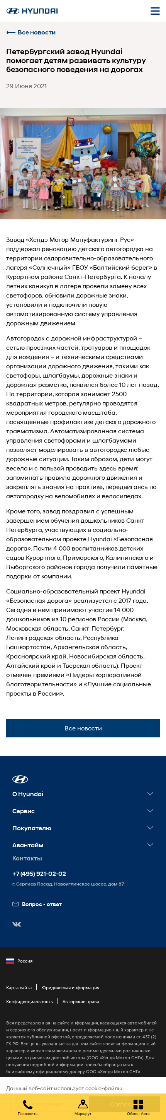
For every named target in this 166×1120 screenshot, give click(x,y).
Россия (24, 961)
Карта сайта (19, 987)
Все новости (37, 32)
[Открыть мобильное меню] (155, 11)
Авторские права (81, 1001)
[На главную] (32, 11)
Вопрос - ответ (42, 904)
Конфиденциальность (29, 1001)
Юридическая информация (70, 987)
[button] (20, 779)
